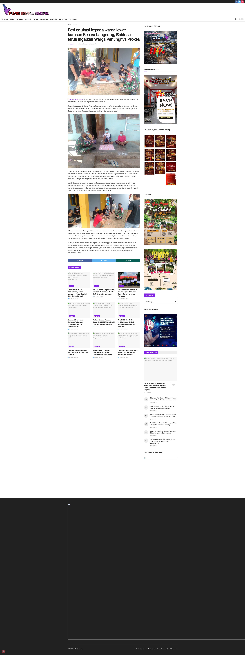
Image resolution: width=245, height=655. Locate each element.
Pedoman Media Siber (149, 649)
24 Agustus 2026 (98, 357)
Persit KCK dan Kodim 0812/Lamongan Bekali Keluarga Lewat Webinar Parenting (126, 323)
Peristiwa (63, 19)
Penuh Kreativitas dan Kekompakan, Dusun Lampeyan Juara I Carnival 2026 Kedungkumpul (77, 293)
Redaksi (138, 649)
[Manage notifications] (3, 651)
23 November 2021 (83, 44)
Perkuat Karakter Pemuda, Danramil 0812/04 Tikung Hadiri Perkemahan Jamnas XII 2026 (103, 322)
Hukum (35, 19)
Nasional (53, 19)
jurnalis (72, 44)
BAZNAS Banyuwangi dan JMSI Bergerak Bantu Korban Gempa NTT (78, 352)
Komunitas (44, 19)
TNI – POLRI (73, 19)
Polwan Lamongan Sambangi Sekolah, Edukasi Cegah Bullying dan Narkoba (128, 352)
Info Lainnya (173, 649)
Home (6, 19)
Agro (12, 19)
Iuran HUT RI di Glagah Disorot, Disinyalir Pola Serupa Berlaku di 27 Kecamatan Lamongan (104, 292)
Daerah (20, 19)
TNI (96, 44)
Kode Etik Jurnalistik (162, 649)
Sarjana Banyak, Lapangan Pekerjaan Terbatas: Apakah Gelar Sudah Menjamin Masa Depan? (155, 386)
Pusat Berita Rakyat (77, 649)
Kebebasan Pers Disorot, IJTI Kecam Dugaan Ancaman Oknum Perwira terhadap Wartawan (128, 293)
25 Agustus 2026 (73, 299)
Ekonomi (28, 19)
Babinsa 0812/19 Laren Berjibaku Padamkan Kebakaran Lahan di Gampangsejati (76, 323)
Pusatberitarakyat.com (75, 99)
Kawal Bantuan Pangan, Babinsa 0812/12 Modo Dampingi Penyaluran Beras (102, 352)
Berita (71, 286)
